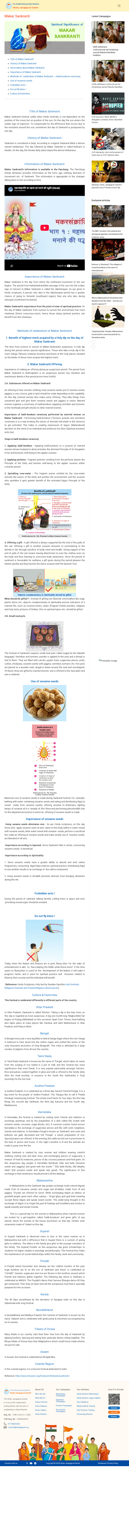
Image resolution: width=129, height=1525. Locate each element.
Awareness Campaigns (60, 1395)
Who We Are (40, 1394)
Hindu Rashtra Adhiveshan (88, 1394)
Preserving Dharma (84, 1414)
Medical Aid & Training (86, 1406)
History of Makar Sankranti (23, 63)
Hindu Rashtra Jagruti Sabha (88, 1398)
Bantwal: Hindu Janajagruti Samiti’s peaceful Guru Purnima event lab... (107, 186)
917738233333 (14, 1424)
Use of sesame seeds (21, 80)
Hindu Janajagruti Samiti (25, 7)
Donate (114, 1408)
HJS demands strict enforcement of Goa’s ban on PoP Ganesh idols (107, 153)
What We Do (40, 1398)
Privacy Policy (112, 1463)
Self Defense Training (85, 1410)
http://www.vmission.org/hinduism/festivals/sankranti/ (42, 1376)
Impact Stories (41, 1402)
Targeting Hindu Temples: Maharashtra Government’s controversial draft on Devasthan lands (107, 334)
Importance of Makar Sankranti (25, 72)
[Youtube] (31, 1463)
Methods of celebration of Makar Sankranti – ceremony (45, 76)
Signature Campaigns (60, 1401)
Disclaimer (102, 1463)
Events (114, 1416)
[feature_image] (108, 42)
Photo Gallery (40, 1410)
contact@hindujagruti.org (18, 1427)
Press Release (41, 1406)
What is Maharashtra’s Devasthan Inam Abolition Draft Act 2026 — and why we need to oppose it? (107, 301)
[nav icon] (119, 6)
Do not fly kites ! (18, 89)
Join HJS (114, 1412)
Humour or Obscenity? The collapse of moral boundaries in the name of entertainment (107, 267)
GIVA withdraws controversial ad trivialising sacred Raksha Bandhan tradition (105, 51)
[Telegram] (35, 1463)
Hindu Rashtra (41, 1414)
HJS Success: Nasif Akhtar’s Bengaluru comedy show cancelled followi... (107, 120)
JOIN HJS (23, 1520)
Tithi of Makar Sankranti (22, 59)
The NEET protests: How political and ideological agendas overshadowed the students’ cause (107, 234)
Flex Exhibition (82, 1402)
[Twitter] (27, 1463)
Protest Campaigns (64, 1406)
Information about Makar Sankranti (27, 67)
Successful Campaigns (60, 1411)
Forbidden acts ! (18, 85)
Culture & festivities (20, 93)
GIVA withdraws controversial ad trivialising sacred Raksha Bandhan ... (108, 85)
